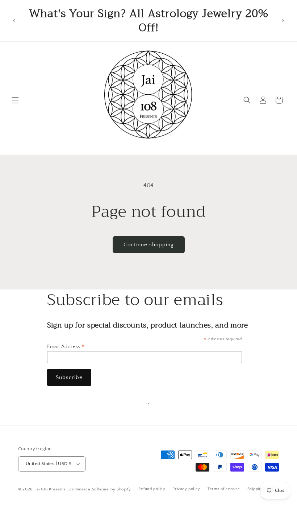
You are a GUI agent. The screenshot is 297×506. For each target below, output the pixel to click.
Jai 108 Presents (50, 489)
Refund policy (152, 489)
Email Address (66, 346)
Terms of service (224, 489)
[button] (15, 100)
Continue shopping (149, 245)
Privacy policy (186, 489)
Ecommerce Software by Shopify (99, 489)
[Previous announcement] (14, 21)
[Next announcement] (283, 21)
